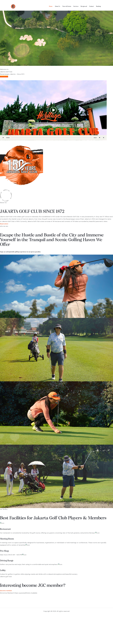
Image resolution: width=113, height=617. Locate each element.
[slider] (51, 137)
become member (6, 591)
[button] (53, 110)
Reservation (4, 76)
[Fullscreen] (103, 137)
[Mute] (99, 137)
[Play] (3, 137)
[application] (53, 110)
